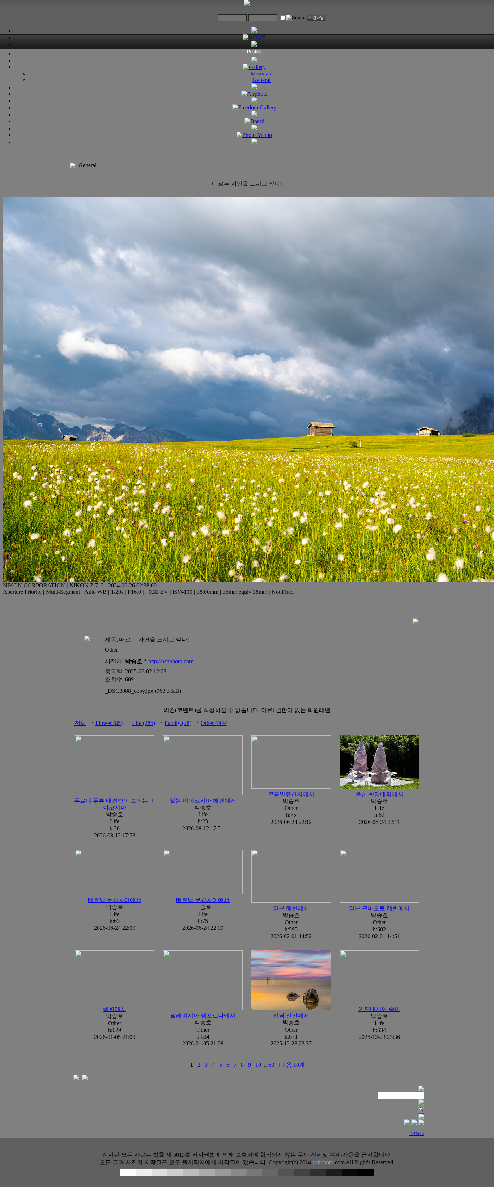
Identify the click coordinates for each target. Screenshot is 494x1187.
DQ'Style (416, 1134)
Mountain (262, 73)
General (261, 80)
